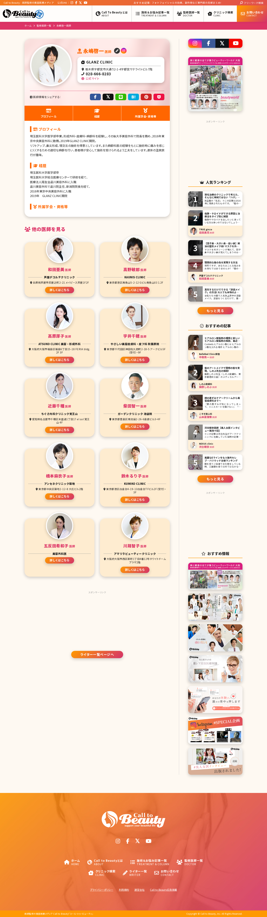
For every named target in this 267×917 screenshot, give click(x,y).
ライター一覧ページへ (97, 654)
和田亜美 (59, 269)
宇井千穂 (134, 336)
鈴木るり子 (135, 475)
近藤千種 (59, 405)
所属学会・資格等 (145, 116)
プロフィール (48, 116)
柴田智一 (134, 405)
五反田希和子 (59, 545)
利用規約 (124, 890)
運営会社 (139, 890)
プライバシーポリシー (101, 890)
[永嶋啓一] (133, 97)
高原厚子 (59, 336)
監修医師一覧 (44, 25)
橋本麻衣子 (59, 475)
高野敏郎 (134, 269)
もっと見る (215, 310)
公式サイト (92, 78)
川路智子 (134, 545)
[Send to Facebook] (95, 97)
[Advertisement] (97, 618)
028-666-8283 (98, 73)
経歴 (97, 116)
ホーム (28, 25)
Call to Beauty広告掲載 (163, 890)
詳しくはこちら (60, 290)
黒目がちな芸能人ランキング (132, 2)
